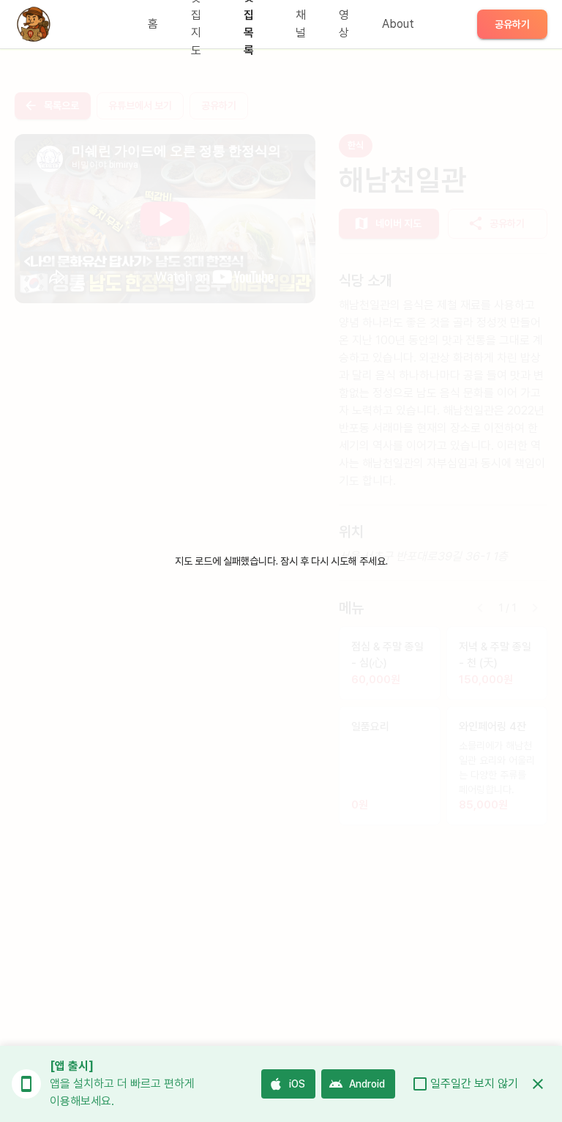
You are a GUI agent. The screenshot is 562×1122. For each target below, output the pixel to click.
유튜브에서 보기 (140, 105)
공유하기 (512, 24)
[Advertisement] (165, 423)
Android (367, 1084)
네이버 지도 (398, 223)
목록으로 (61, 105)
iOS (297, 1084)
